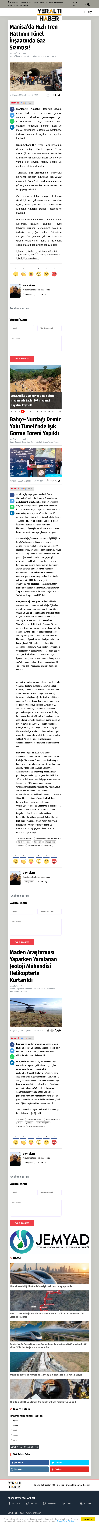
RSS (54, 1485)
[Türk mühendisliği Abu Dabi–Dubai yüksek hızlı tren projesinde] (49, 1273)
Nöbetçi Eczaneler (56, 2)
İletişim (86, 1485)
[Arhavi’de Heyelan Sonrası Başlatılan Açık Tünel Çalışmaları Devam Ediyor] (49, 1362)
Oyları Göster (31, 1447)
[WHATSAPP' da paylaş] (12, 121)
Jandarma (21, 1126)
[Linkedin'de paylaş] (12, 127)
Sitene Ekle (71, 1485)
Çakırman (29, 1123)
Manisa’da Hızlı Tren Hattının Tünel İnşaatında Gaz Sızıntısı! (33, 56)
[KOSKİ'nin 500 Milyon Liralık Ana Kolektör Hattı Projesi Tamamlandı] (49, 1389)
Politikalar (46, 1485)
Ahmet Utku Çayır (43, 1123)
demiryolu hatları (34, 845)
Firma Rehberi (13, 5)
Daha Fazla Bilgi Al (65, 1521)
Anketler (44, 2)
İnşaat (15, 1420)
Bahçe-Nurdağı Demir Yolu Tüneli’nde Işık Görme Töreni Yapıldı (34, 442)
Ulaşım (15, 1435)
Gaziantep (47, 845)
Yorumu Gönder (22, 359)
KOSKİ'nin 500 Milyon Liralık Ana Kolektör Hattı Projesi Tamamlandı (43, 1402)
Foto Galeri (14, 2)
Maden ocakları (52, 255)
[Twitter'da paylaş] (12, 115)
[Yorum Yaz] (52, 95)
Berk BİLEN (29, 285)
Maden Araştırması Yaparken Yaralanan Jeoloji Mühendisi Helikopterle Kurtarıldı (32, 990)
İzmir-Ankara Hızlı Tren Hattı (47, 251)
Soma (41, 255)
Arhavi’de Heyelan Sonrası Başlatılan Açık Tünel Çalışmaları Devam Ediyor (46, 1374)
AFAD (32, 255)
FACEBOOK (16, 1503)
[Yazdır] (48, 95)
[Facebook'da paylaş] (12, 109)
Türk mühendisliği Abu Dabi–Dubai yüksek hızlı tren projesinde (41, 1286)
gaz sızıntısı (22, 255)
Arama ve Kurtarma (36, 1126)
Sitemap (60, 1485)
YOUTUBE (87, 1503)
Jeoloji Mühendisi (52, 1119)
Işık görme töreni (24, 842)
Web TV (25, 2)
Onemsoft (36, 1513)
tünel (20, 258)
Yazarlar (34, 2)
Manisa (20, 251)
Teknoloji (16, 1440)
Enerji (15, 1430)
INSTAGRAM (51, 1503)
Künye (37, 1485)
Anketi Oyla (16, 1447)
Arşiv (80, 1485)
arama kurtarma (31, 258)
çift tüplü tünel (50, 842)
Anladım (88, 1519)
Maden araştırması (34, 1119)
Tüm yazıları (29, 295)
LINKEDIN (70, 1503)
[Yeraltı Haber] (49, 15)
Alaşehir (30, 251)
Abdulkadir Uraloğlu (25, 838)
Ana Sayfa (14, 53)
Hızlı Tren (37, 842)
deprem (21, 845)
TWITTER (33, 1503)
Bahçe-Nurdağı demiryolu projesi (47, 838)
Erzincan (21, 1119)
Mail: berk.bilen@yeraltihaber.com (36, 290)
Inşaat (23, 53)
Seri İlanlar (23, 5)
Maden (23, 986)
